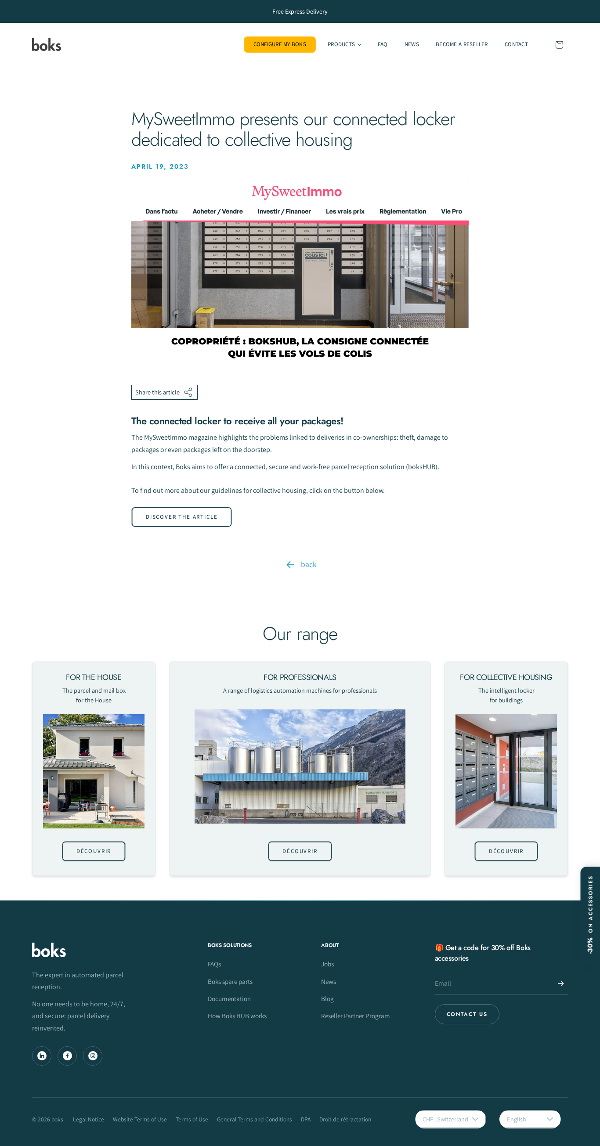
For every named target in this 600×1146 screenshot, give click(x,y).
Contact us (467, 1014)
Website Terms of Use (140, 1119)
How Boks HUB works (237, 1015)
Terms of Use (192, 1119)
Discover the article (181, 517)
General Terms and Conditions (254, 1119)
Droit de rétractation (345, 1119)
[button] (344, 45)
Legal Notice (88, 1119)
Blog (327, 998)
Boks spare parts (230, 981)
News (328, 981)
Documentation (229, 998)
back (309, 564)
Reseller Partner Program (355, 1015)
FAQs (214, 963)
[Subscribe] (561, 983)
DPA (306, 1119)
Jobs (327, 963)
